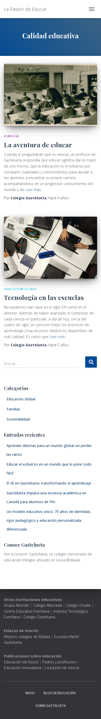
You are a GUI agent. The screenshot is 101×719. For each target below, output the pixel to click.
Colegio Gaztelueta (39, 616)
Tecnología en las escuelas (44, 297)
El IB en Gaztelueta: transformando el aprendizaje (48, 483)
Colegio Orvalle (78, 605)
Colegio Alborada (47, 605)
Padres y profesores (59, 661)
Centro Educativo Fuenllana (26, 611)
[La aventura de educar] (50, 95)
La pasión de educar (62, 667)
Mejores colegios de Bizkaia (27, 636)
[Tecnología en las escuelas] (50, 248)
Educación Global (20, 289)
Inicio (30, 693)
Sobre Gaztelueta (50, 705)
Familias (11, 136)
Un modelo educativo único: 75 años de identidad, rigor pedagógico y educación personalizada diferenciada (48, 520)
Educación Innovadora (22, 667)
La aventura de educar (38, 144)
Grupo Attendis (16, 605)
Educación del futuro (21, 661)
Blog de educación (60, 693)
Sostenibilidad (18, 419)
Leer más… (34, 189)
